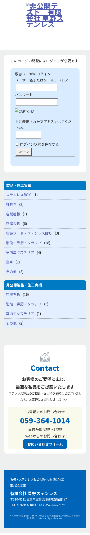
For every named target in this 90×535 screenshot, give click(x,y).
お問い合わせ (13, 83)
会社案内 (10, 61)
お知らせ (10, 27)
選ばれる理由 (13, 38)
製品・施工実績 (15, 49)
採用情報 (10, 72)
